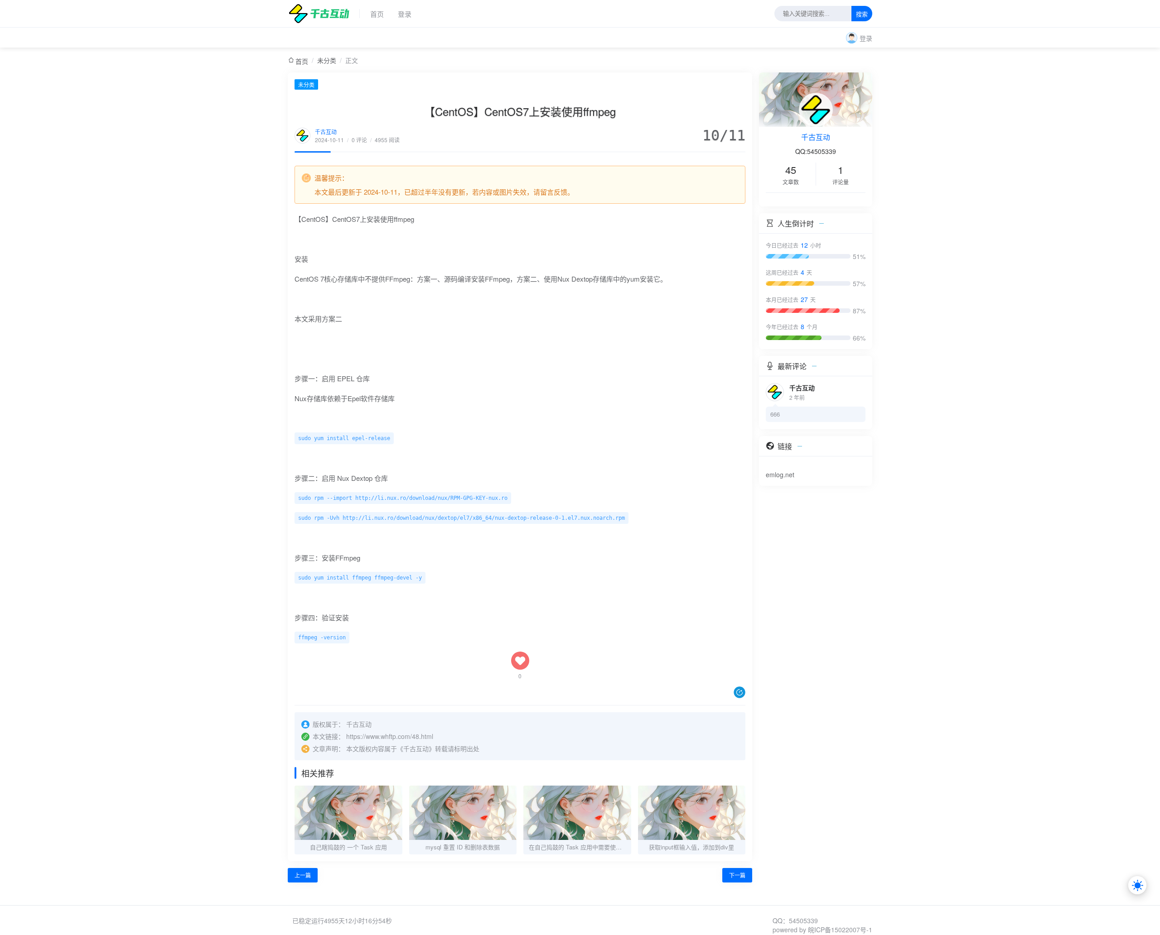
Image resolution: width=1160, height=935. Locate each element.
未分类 (326, 60)
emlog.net (780, 474)
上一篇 (303, 875)
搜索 (862, 14)
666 (775, 414)
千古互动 (326, 131)
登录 (404, 14)
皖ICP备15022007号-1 (840, 929)
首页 (377, 14)
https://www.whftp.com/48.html (389, 736)
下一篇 (737, 875)
